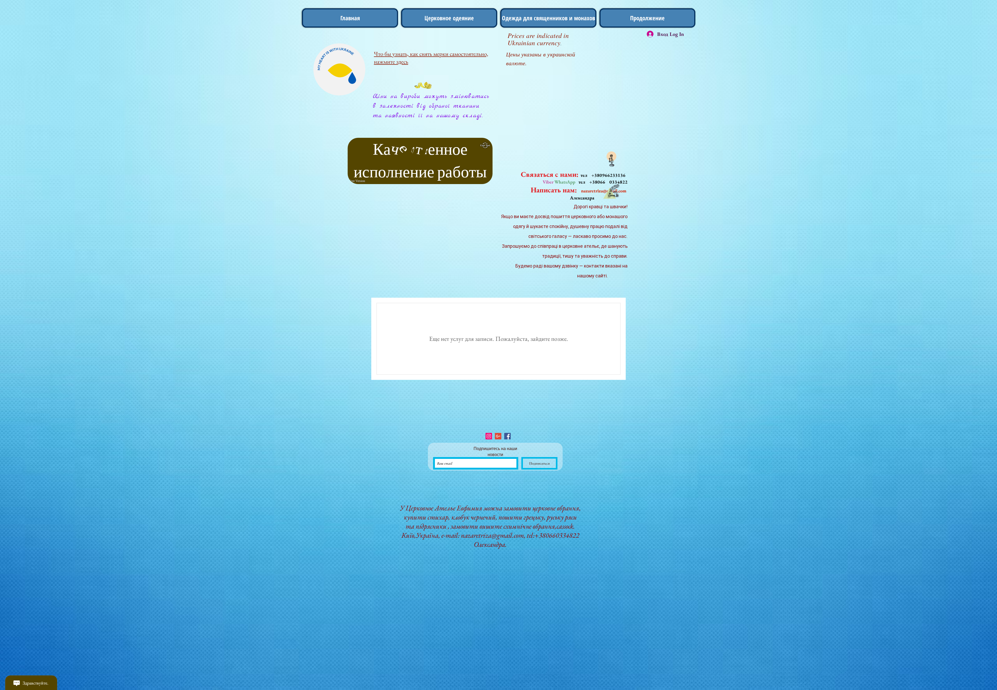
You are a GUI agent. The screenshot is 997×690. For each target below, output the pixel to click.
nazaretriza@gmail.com (492, 535)
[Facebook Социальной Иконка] (507, 436)
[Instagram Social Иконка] (489, 436)
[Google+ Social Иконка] (498, 436)
